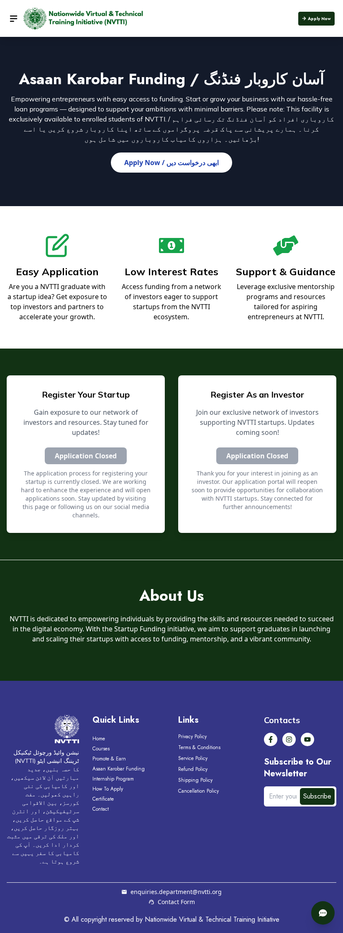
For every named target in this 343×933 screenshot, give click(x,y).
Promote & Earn (109, 758)
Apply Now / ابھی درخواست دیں (171, 162)
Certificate (103, 799)
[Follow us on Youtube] (307, 739)
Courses (101, 748)
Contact (100, 809)
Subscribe (317, 796)
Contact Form (176, 902)
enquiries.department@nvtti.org (176, 892)
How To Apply (107, 789)
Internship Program (113, 779)
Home (98, 738)
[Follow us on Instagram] (289, 739)
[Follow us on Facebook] (270, 739)
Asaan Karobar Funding (118, 769)
